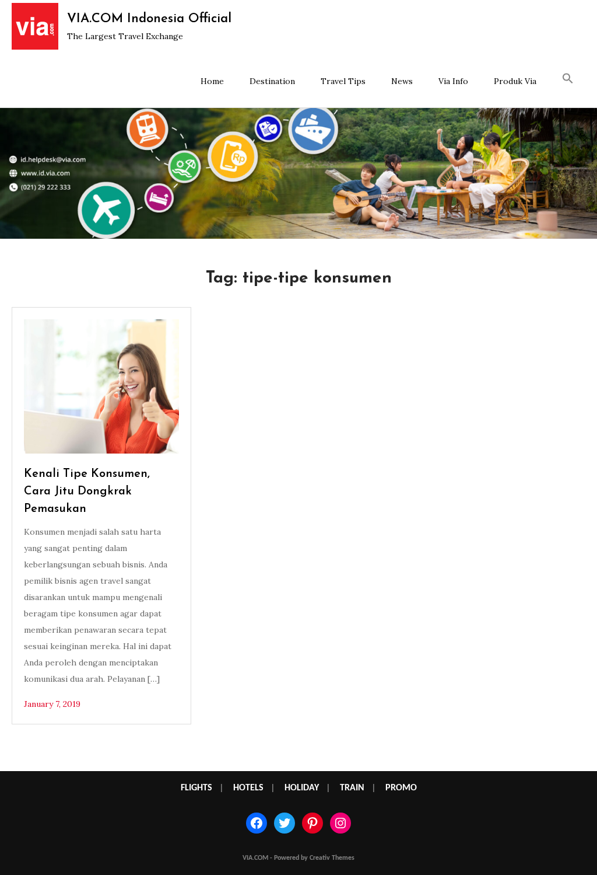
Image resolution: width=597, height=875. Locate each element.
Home (212, 81)
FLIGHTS (196, 788)
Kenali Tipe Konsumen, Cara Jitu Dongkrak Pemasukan (87, 491)
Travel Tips (343, 81)
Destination (272, 81)
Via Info (453, 81)
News (402, 81)
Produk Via (515, 81)
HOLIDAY (302, 788)
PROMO (401, 788)
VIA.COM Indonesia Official (149, 19)
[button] (567, 80)
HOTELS (248, 788)
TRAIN (352, 788)
